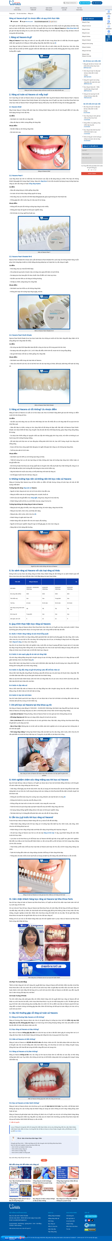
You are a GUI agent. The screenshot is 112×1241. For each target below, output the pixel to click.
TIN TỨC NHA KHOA (79, 9)
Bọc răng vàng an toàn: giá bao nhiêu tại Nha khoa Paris (92, 117)
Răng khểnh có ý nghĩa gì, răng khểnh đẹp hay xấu (92, 124)
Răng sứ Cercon (48, 581)
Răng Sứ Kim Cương (87, 43)
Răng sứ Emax (71, 581)
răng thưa (43, 181)
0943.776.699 (24, 1215)
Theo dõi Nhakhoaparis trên (41, 21)
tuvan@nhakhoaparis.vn (20, 1220)
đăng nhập (18, 1157)
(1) (55, 43)
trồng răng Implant (35, 183)
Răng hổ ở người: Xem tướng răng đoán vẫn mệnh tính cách (92, 81)
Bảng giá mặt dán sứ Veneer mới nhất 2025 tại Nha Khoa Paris (92, 65)
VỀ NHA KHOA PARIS (17, 9)
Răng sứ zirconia (86, 56)
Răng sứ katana (86, 47)
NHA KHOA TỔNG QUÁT (49, 9)
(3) (33, 660)
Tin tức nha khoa (21, 13)
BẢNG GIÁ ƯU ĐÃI (64, 9)
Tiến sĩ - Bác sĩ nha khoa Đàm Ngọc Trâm (29, 1138)
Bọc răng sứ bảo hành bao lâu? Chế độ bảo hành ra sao (92, 131)
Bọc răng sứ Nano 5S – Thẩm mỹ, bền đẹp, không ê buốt (91, 88)
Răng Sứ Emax (86, 29)
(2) (35, 514)
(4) (64, 797)
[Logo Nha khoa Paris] (14, 1208)
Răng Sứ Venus (86, 36)
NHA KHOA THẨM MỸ (33, 9)
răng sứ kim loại (49, 833)
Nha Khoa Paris (72, 28)
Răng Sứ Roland (86, 40)
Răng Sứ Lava (85, 33)
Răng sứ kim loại (86, 50)
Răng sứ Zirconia (60, 581)
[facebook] (86, 1220)
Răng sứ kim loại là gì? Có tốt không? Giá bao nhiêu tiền (91, 95)
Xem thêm (18, 1131)
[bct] (90, 1227)
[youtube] (89, 1220)
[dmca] (90, 1231)
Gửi (44, 1160)
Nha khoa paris (29, 21)
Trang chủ (12, 13)
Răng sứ (30, 13)
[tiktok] (92, 1220)
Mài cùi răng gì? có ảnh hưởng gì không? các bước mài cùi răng (92, 138)
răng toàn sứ (27, 488)
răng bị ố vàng (16, 642)
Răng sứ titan (85, 54)
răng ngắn (34, 498)
